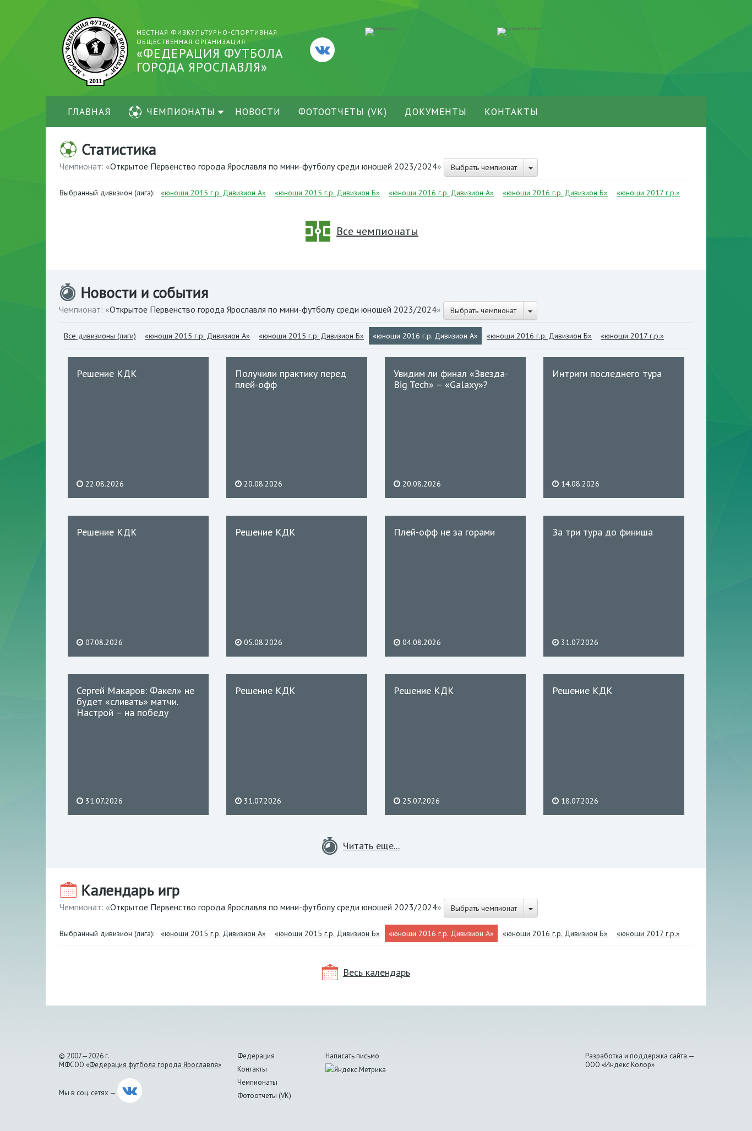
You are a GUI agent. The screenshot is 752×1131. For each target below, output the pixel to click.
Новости (258, 112)
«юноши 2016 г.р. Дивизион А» (441, 193)
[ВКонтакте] (322, 49)
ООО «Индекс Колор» (620, 1064)
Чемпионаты (180, 112)
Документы (436, 112)
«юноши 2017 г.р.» (648, 193)
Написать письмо (352, 1056)
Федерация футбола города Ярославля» (155, 1064)
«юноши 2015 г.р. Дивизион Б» (327, 193)
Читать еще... (371, 845)
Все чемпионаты (377, 231)
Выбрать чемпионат (484, 167)
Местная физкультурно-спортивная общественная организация (210, 51)
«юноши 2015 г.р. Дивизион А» (213, 193)
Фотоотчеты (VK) (342, 112)
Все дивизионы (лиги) (100, 336)
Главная (89, 112)
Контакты (511, 112)
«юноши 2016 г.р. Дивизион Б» (555, 193)
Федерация (256, 1056)
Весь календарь (376, 972)
